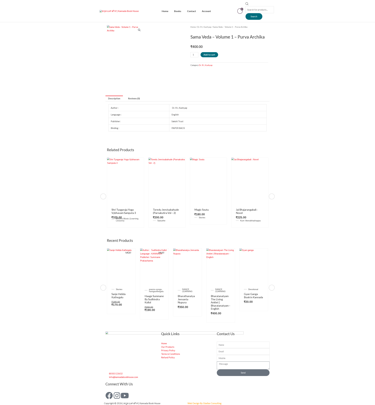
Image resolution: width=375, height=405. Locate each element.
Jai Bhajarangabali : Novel (247, 211)
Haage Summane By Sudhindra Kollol (154, 299)
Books (177, 11)
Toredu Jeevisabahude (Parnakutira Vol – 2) (166, 211)
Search (254, 16)
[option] (125, 193)
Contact (191, 11)
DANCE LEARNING (187, 290)
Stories (202, 217)
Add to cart (209, 54)
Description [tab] (114, 98)
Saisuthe (161, 221)
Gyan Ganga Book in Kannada (253, 295)
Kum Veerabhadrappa (250, 221)
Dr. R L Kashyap (204, 27)
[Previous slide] (103, 196)
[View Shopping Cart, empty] (240, 11)
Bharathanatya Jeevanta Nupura (186, 299)
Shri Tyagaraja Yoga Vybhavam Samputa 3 (123, 211)
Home (165, 11)
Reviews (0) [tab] (134, 98)
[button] (139, 30)
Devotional (253, 289)
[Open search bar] (247, 4)
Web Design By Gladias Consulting (204, 403)
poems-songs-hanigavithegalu (156, 290)
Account (206, 11)
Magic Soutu (201, 209)
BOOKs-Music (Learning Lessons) (127, 220)
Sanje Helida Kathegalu (118, 295)
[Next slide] (272, 196)
